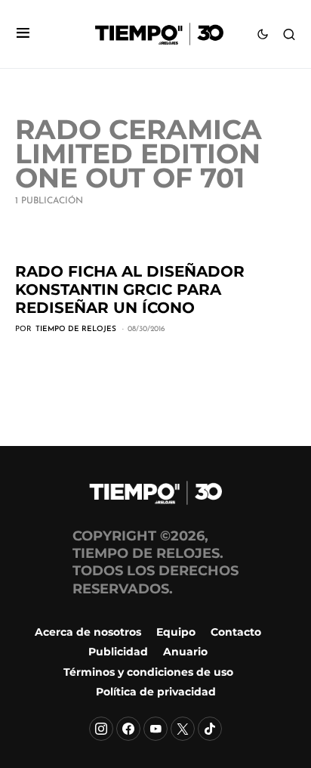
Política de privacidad (156, 691)
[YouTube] (155, 729)
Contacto (236, 632)
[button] (23, 34)
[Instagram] (101, 729)
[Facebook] (128, 729)
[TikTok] (210, 729)
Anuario (185, 651)
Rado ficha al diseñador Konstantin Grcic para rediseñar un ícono (130, 289)
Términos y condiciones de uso (148, 672)
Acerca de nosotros (88, 632)
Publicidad (118, 651)
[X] (183, 729)
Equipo (176, 632)
